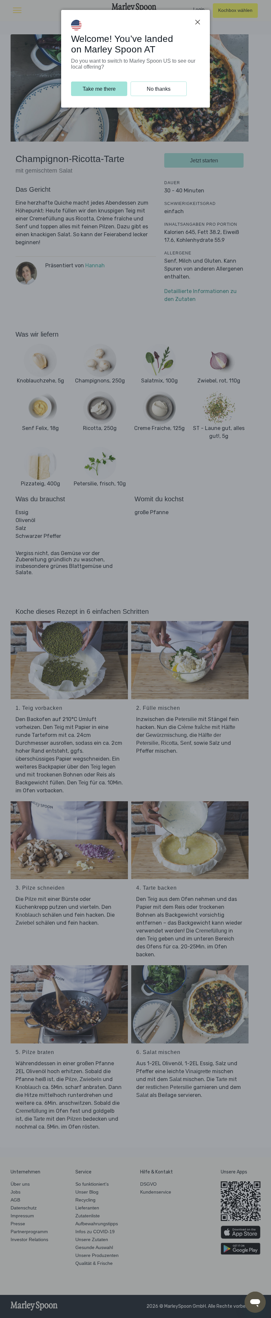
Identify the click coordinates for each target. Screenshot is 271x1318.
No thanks (159, 89)
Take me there (99, 89)
